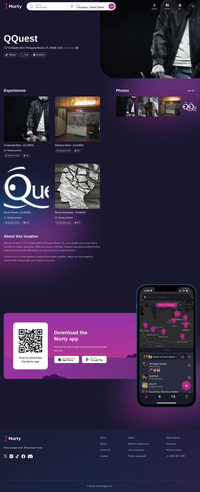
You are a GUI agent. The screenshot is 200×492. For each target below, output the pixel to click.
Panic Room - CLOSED (17, 212)
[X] (5, 456)
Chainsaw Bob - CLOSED (19, 145)
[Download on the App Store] (66, 359)
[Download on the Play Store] (94, 359)
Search (38, 5)
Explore (154, 9)
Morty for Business (137, 444)
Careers (104, 450)
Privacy (169, 444)
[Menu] (193, 6)
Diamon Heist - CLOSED (69, 145)
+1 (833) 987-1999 (175, 456)
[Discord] (30, 456)
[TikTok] (17, 456)
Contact (104, 456)
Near (78, 5)
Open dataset (173, 437)
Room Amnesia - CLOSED (70, 212)
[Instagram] (11, 456)
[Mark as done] (31, 119)
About (103, 437)
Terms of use (172, 450)
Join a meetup (135, 450)
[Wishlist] (22, 119)
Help (130, 437)
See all (190, 90)
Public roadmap (136, 456)
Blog (102, 444)
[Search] (112, 6)
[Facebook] (23, 456)
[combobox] (92, 7)
